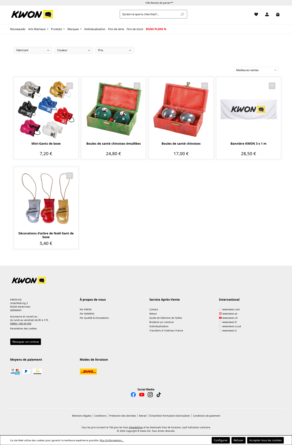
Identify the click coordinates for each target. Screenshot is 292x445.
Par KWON (86, 309)
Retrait (143, 415)
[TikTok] (158, 395)
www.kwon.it (229, 330)
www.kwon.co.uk (231, 326)
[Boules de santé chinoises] (181, 109)
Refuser (239, 440)
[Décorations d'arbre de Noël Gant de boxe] (46, 199)
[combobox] (149, 14)
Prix (100, 50)
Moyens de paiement (26, 359)
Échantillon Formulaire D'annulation (169, 415)
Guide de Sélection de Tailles (165, 317)
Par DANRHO (87, 313)
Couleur (62, 50)
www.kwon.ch (230, 317)
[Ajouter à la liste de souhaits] (69, 85)
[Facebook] (133, 395)
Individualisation (158, 326)
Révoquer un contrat (25, 342)
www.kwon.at (229, 313)
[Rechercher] (182, 14)
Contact (153, 309)
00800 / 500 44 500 (20, 323)
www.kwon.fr (229, 322)
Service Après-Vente (164, 299)
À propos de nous (93, 299)
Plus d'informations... (112, 440)
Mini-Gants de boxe (46, 144)
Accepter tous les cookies (265, 440)
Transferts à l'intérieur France (166, 330)
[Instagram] (150, 395)
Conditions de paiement (206, 415)
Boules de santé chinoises (181, 144)
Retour (153, 313)
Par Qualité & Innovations (94, 317)
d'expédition (136, 427)
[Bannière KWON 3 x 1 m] (248, 109)
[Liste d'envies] (254, 14)
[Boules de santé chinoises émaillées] (113, 109)
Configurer (221, 440)
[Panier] (276, 14)
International (229, 299)
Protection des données (122, 415)
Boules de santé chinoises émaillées (113, 144)
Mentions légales (81, 415)
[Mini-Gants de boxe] (46, 109)
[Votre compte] (265, 14)
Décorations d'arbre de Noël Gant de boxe (46, 235)
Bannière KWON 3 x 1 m (248, 144)
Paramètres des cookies (23, 328)
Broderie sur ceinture (161, 322)
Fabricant (22, 50)
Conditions (100, 415)
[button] (146, 278)
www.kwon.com (231, 309)
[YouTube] (141, 395)
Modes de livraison (94, 359)
